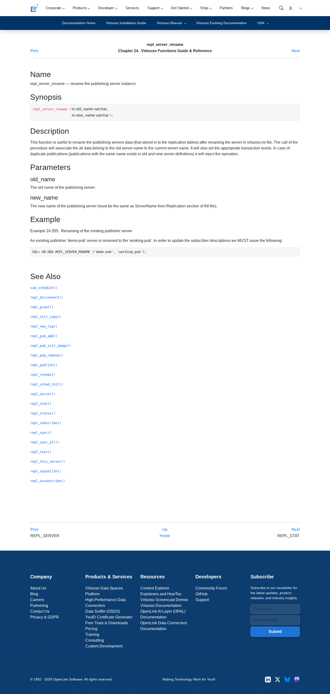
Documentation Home (78, 23)
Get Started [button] (179, 8)
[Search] (281, 8)
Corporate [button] (53, 8)
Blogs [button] (245, 8)
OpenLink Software (67, 679)
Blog (34, 594)
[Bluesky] (287, 679)
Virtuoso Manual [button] (169, 23)
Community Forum (211, 588)
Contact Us (39, 611)
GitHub (201, 594)
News (265, 8)
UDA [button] (260, 23)
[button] (299, 8)
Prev (34, 51)
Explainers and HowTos (160, 594)
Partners (226, 8)
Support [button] (153, 8)
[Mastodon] (297, 679)
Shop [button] (204, 8)
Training (92, 634)
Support (202, 600)
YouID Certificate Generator (108, 617)
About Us (38, 588)
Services (132, 8)
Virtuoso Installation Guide (126, 23)
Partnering (39, 605)
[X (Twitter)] (277, 679)
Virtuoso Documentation (161, 605)
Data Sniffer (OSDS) (102, 611)
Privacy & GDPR (44, 617)
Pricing (91, 629)
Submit (275, 632)
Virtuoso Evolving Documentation (221, 23)
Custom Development (103, 646)
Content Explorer (154, 588)
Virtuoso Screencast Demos (164, 600)
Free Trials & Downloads (106, 623)
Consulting (94, 640)
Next (296, 51)
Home (165, 536)
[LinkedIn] (268, 679)
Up (164, 529)
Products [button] (80, 8)
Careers (37, 600)
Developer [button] (106, 8)
